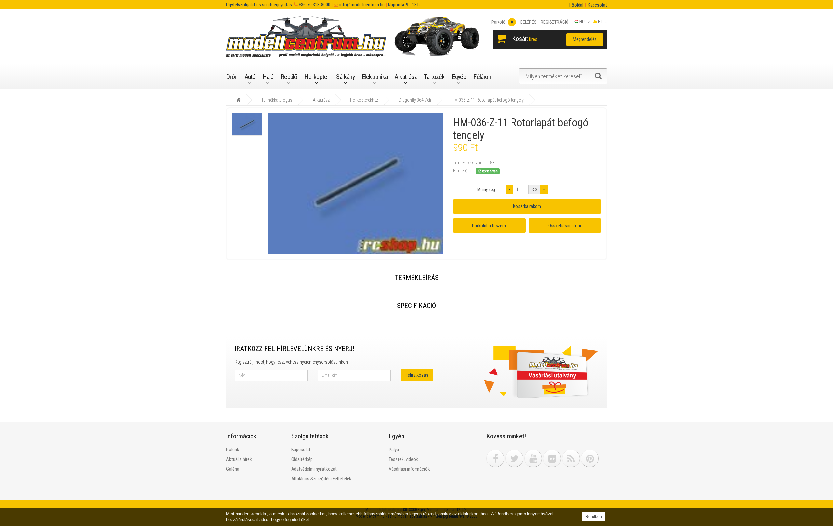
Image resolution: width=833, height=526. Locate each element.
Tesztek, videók (403, 459)
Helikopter (316, 77)
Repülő (289, 77)
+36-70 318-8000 (314, 4)
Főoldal (576, 5)
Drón (232, 77)
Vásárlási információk (409, 469)
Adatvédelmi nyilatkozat (314, 469)
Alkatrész (406, 77)
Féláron (482, 77)
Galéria (232, 469)
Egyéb (459, 77)
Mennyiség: (486, 189)
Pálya (394, 449)
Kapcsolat (597, 5)
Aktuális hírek (239, 459)
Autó (250, 77)
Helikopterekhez (364, 100)
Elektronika (375, 77)
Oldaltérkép (302, 459)
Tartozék (434, 77)
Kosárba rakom (527, 206)
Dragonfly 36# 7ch (415, 100)
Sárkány (345, 77)
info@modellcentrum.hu (361, 4)
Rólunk (232, 449)
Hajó (268, 77)
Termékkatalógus (276, 100)
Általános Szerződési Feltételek (321, 479)
